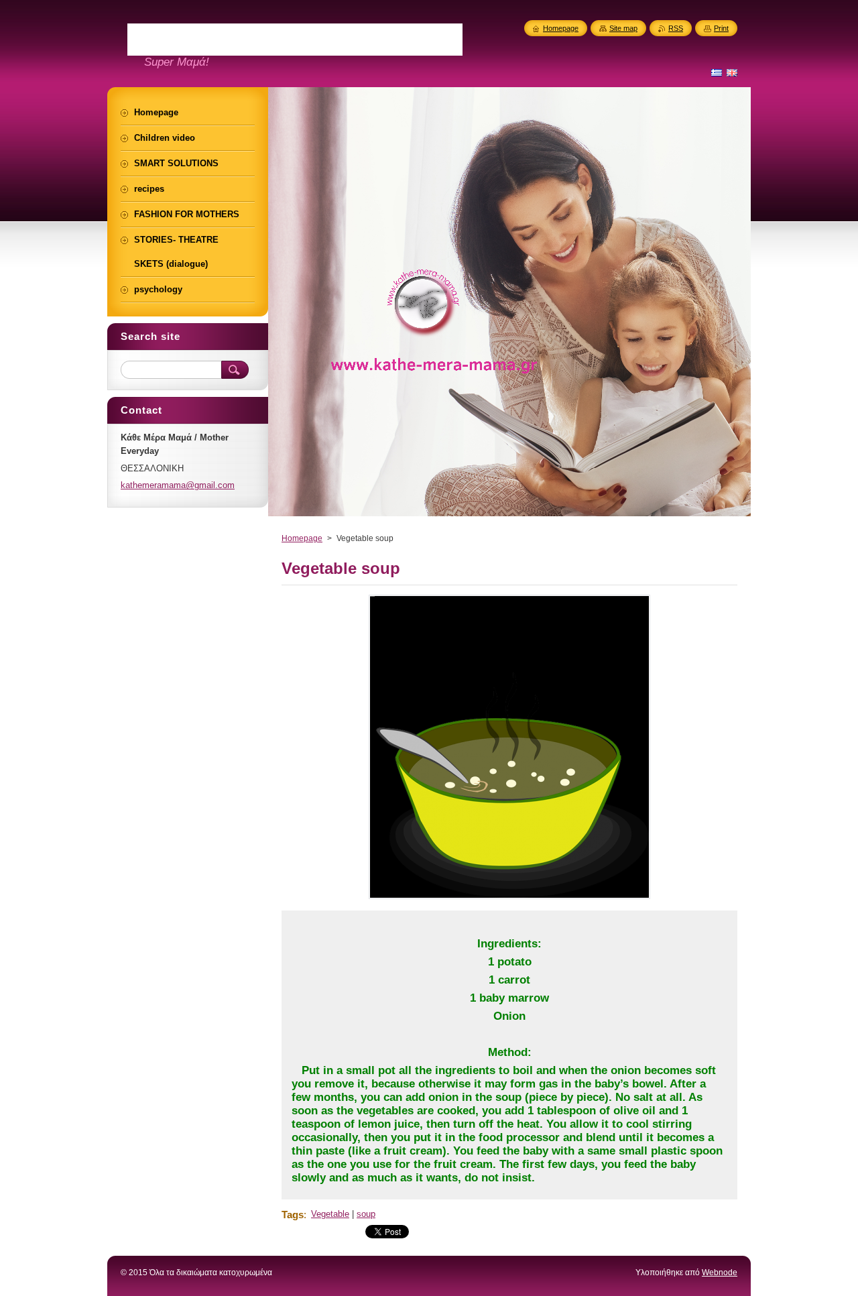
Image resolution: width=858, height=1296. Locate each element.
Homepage (302, 538)
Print (721, 28)
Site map (623, 28)
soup (366, 1214)
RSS (675, 28)
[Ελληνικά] (716, 72)
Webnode (719, 1273)
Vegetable (330, 1214)
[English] (732, 72)
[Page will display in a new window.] (509, 899)
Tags (293, 1214)
